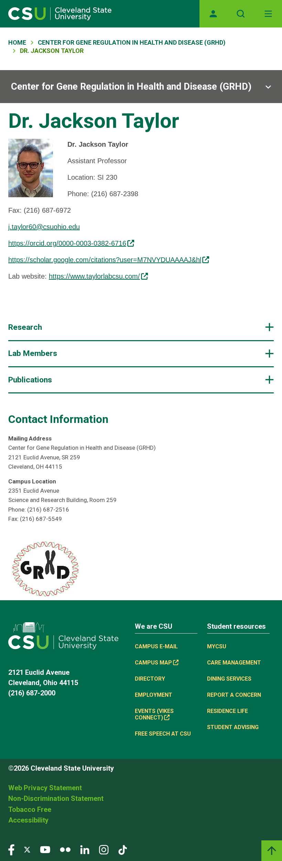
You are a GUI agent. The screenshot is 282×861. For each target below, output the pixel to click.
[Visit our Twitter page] (27, 849)
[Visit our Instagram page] (104, 849)
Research (25, 327)
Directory (150, 678)
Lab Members (32, 353)
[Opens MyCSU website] (213, 13)
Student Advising (233, 727)
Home (17, 42)
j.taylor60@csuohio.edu (44, 227)
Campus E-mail (156, 646)
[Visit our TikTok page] (122, 849)
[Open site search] (240, 13)
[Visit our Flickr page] (65, 849)
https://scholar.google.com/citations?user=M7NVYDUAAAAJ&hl (104, 260)
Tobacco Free (29, 809)
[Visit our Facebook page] (11, 849)
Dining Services (229, 678)
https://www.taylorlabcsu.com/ (94, 276)
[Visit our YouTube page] (45, 849)
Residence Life (227, 711)
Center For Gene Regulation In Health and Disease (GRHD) (132, 42)
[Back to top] (271, 850)
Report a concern (234, 695)
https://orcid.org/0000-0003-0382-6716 (67, 243)
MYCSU (216, 646)
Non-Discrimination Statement (56, 798)
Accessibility (28, 820)
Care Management (234, 662)
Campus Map (153, 662)
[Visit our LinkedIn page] (84, 849)
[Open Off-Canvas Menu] (268, 13)
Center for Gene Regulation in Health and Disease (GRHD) (131, 86)
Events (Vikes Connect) (154, 714)
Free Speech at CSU (163, 733)
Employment (153, 695)
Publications (30, 379)
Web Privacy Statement (45, 788)
